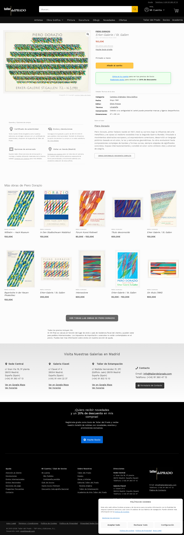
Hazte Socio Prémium (51, 486)
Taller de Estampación (88, 489)
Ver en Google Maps (15, 385)
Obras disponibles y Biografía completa (114, 156)
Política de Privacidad (144, 530)
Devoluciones (11, 476)
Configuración (167, 525)
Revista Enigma (85, 486)
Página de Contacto (157, 490)
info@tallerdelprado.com (157, 373)
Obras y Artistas (84, 479)
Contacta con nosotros (21, 158)
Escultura (84, 20)
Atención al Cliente (14, 473)
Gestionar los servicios (111, 518)
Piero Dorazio (103, 31)
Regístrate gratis (117, 80)
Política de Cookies (122, 512)
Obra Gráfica (53, 20)
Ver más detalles (53, 141)
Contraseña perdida (51, 479)
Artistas (38, 20)
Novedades (109, 20)
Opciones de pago (13, 486)
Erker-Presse (115, 104)
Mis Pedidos (48, 476)
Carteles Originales (118, 97)
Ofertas (123, 20)
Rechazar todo (140, 525)
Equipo (80, 476)
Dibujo (96, 20)
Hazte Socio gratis (104, 49)
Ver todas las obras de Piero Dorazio (92, 318)
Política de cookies (127, 530)
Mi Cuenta (156, 10)
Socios (166, 20)
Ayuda (150, 2)
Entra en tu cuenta (120, 76)
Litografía (114, 107)
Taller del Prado (151, 20)
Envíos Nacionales (13, 482)
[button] (88, 34)
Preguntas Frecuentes (15, 489)
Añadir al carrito (114, 65)
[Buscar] (135, 9)
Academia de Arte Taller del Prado (92, 492)
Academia (177, 20)
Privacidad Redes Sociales (91, 523)
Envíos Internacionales (15, 479)
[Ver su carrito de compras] (176, 10)
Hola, (151, 7)
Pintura (71, 20)
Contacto (10, 492)
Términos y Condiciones (28, 523)
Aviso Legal (157, 530)
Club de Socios (48, 482)
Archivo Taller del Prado (83, 95)
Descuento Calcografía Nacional (55, 489)
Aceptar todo (114, 525)
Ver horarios (11, 388)
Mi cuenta (46, 473)
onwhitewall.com (27, 531)
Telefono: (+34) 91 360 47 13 (166, 2)
